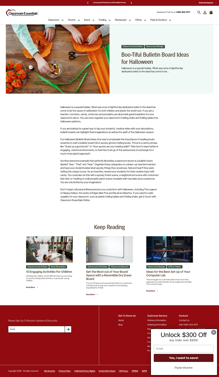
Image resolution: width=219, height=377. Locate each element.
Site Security (49, 371)
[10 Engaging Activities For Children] (49, 249)
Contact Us (184, 320)
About (121, 320)
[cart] (211, 14)
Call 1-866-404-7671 (188, 325)
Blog (120, 325)
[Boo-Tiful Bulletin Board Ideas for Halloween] (58, 59)
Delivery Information (156, 320)
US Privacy (123, 371)
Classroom (53, 20)
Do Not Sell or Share (107, 371)
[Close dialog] (213, 332)
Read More (30, 287)
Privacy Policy (65, 371)
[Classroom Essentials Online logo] (22, 12)
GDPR (144, 371)
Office (138, 20)
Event (87, 20)
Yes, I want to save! (183, 358)
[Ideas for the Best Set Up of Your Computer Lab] (169, 249)
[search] (199, 12)
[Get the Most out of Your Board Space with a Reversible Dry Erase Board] (109, 249)
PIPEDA (135, 371)
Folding (102, 20)
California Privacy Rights (84, 371)
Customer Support (206, 3)
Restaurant (121, 20)
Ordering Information (157, 325)
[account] (205, 12)
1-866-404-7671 (183, 12)
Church (72, 20)
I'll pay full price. (183, 367)
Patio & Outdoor (158, 20)
